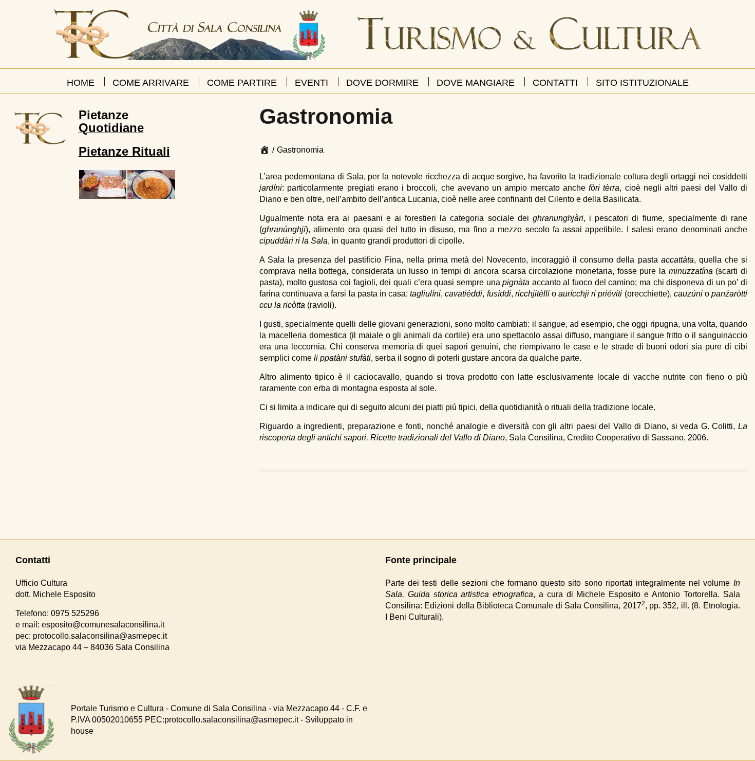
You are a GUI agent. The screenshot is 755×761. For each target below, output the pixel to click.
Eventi (311, 83)
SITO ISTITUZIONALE (642, 83)
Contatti (555, 83)
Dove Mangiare (476, 83)
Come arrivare (150, 83)
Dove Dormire (382, 83)
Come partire (242, 83)
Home (81, 83)
